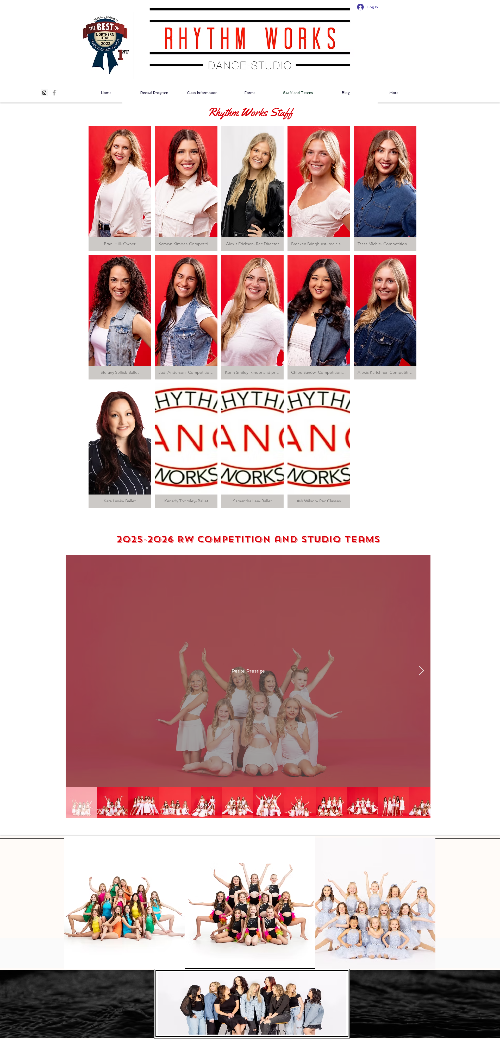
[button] (120, 188)
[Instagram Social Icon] (44, 92)
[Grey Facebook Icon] (54, 92)
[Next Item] (421, 671)
